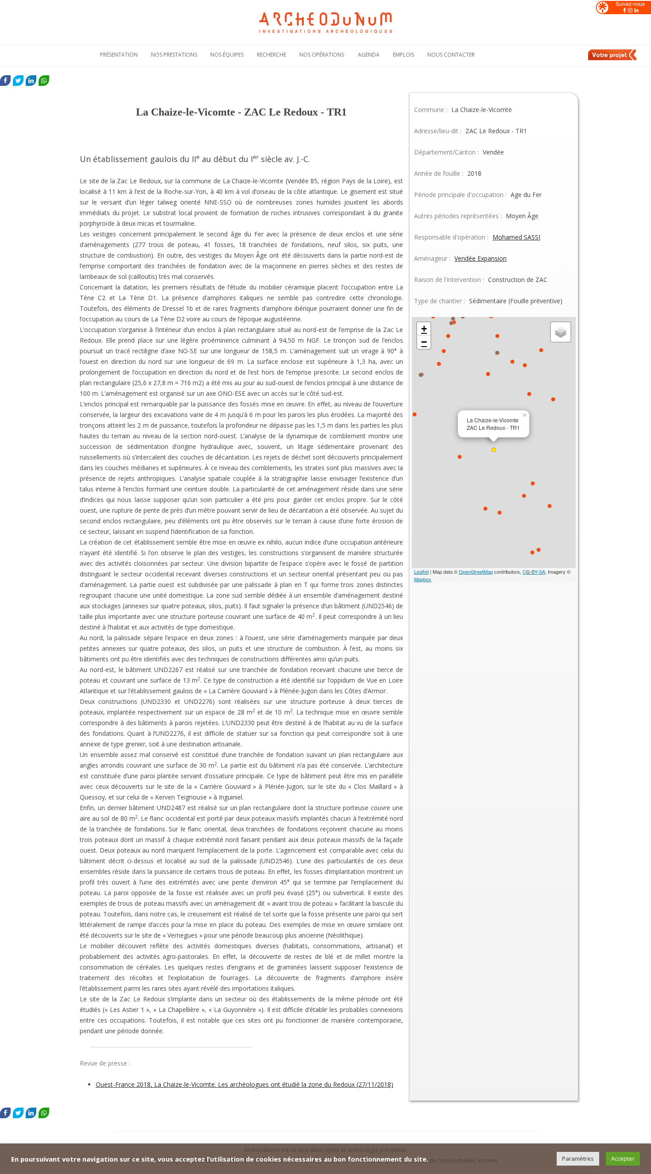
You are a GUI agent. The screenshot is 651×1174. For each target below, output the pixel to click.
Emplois (403, 54)
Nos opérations (321, 54)
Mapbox (422, 579)
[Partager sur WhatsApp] (44, 80)
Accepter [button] (623, 1158)
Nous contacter (451, 54)
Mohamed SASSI (516, 237)
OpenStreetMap (476, 571)
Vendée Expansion (480, 258)
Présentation (119, 54)
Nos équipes (227, 54)
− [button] (424, 342)
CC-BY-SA (534, 571)
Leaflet (421, 571)
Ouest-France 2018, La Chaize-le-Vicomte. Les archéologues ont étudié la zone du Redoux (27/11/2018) (244, 1084)
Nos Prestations (174, 54)
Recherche (271, 54)
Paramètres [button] (578, 1158)
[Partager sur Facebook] (5, 80)
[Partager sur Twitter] (18, 80)
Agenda (369, 54)
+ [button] (424, 328)
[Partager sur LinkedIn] (31, 80)
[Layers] (560, 332)
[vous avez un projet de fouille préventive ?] (613, 59)
